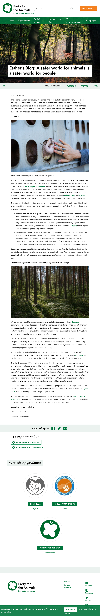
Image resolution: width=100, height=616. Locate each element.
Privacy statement (68, 586)
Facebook (89, 593)
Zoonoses (76, 322)
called (74, 226)
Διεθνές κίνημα (37, 20)
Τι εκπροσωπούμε (73, 20)
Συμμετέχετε (88, 8)
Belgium (67, 195)
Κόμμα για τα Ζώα (55, 20)
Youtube (88, 585)
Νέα (12, 21)
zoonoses (79, 355)
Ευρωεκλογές (24, 21)
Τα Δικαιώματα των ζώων (27, 442)
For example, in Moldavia (35, 186)
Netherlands (50, 550)
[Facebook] (53, 428)
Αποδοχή (70, 609)
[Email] (65, 428)
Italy (73, 195)
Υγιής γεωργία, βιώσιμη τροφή (29, 447)
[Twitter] (59, 428)
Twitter (88, 600)
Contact (67, 581)
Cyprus (82, 195)
